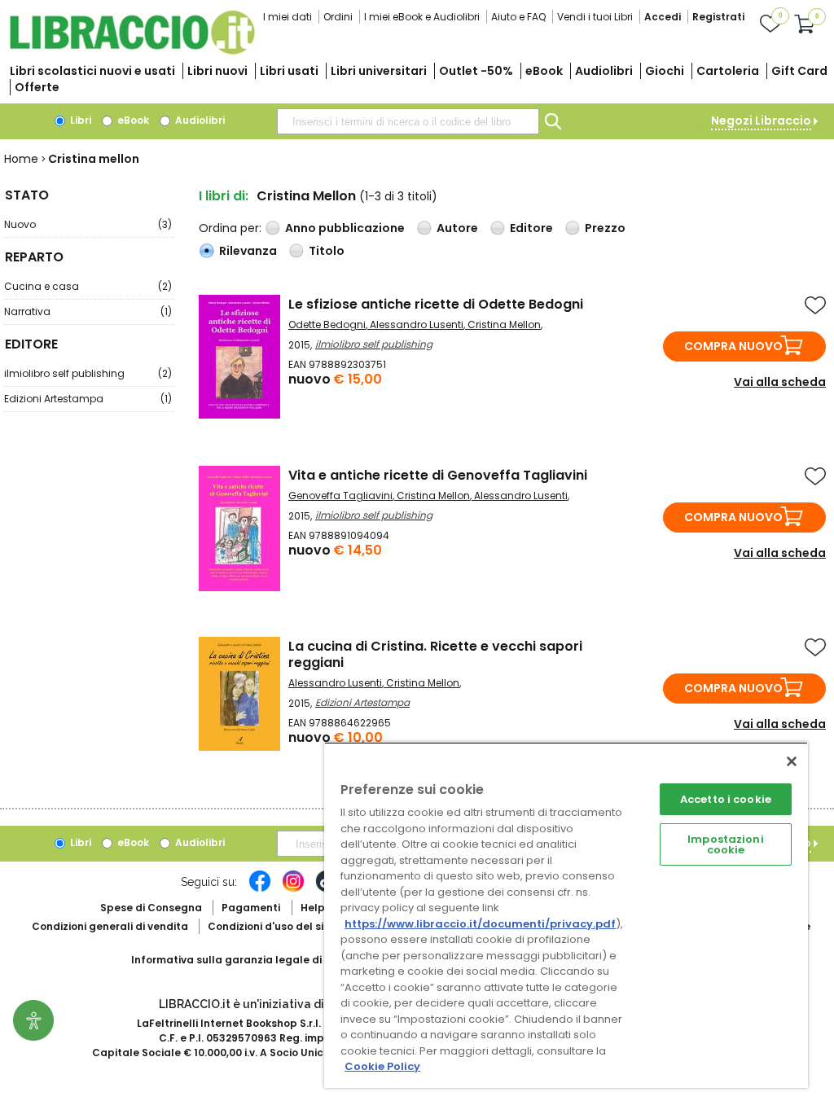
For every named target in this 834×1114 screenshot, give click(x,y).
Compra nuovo (733, 346)
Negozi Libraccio (761, 120)
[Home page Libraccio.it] (132, 51)
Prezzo (605, 228)
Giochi (664, 71)
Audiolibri (604, 71)
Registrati (718, 17)
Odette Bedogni (327, 324)
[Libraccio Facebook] (259, 889)
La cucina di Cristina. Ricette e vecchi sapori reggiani (435, 654)
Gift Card (799, 71)
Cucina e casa (88, 286)
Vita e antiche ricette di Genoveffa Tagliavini (437, 475)
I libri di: (223, 195)
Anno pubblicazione (345, 228)
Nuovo (88, 224)
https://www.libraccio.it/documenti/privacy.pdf (480, 924)
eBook (544, 71)
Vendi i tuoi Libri (595, 17)
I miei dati (287, 17)
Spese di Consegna (151, 907)
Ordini (338, 17)
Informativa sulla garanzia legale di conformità (257, 960)
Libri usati (289, 71)
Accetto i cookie (725, 799)
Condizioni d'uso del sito (271, 926)
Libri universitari (379, 71)
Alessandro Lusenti (416, 324)
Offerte (37, 87)
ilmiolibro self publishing (88, 373)
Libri (79, 120)
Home (21, 159)
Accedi (662, 17)
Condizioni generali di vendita (110, 926)
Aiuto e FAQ (518, 17)
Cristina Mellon (504, 324)
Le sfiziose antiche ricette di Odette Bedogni (435, 304)
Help (313, 907)
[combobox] (408, 121)
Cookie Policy (382, 1066)
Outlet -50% (476, 71)
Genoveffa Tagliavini (340, 495)
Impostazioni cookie (725, 844)
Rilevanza (248, 251)
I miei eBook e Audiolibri (422, 17)
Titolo (327, 251)
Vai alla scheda (780, 382)
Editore (531, 228)
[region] (566, 915)
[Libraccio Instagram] (293, 889)
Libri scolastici (92, 71)
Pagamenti (251, 907)
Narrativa (88, 311)
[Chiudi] (792, 761)
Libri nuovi (217, 71)
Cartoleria (727, 71)
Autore (457, 228)
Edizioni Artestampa (88, 399)
